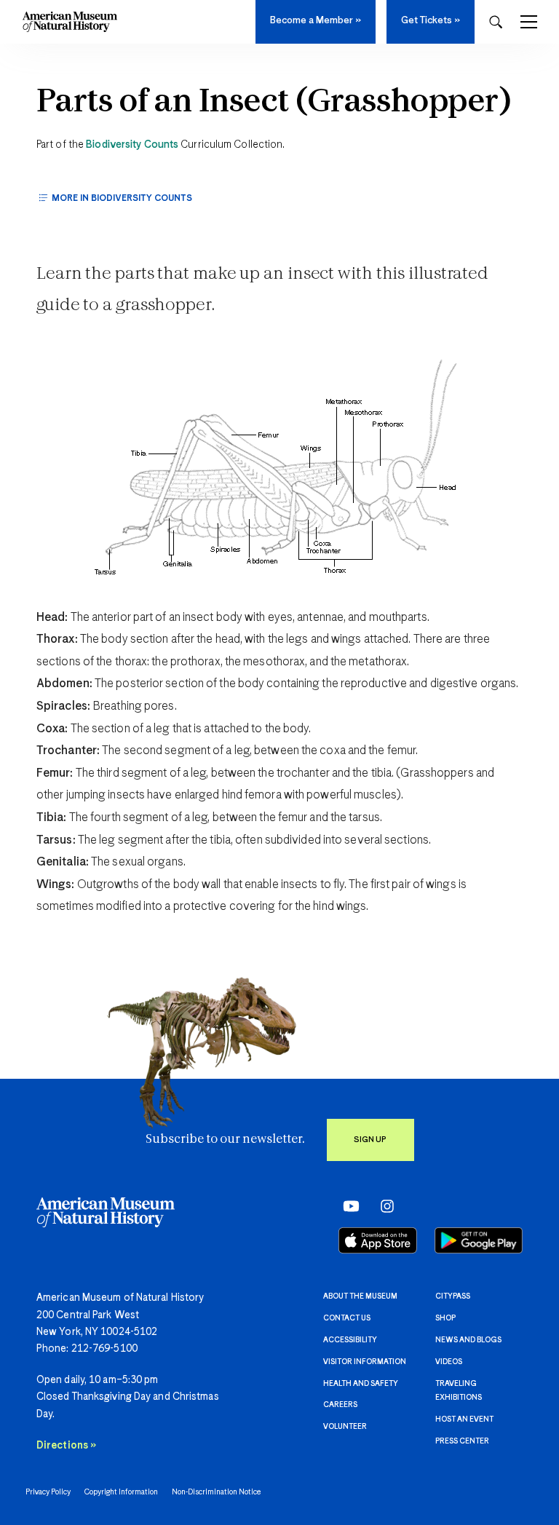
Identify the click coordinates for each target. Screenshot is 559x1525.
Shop (445, 1318)
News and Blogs (468, 1340)
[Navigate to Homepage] (70, 22)
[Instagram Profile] (382, 1206)
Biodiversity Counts (132, 145)
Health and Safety (360, 1383)
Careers (340, 1405)
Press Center (462, 1441)
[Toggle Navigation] (528, 21)
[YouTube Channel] (347, 1206)
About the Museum (360, 1296)
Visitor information (364, 1362)
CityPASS (452, 1296)
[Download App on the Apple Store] (377, 1240)
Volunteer (345, 1426)
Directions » (66, 1446)
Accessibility (350, 1340)
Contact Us (346, 1318)
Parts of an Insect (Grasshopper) (274, 102)
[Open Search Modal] (495, 22)
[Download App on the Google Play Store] (479, 1240)
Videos (448, 1362)
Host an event (464, 1419)
